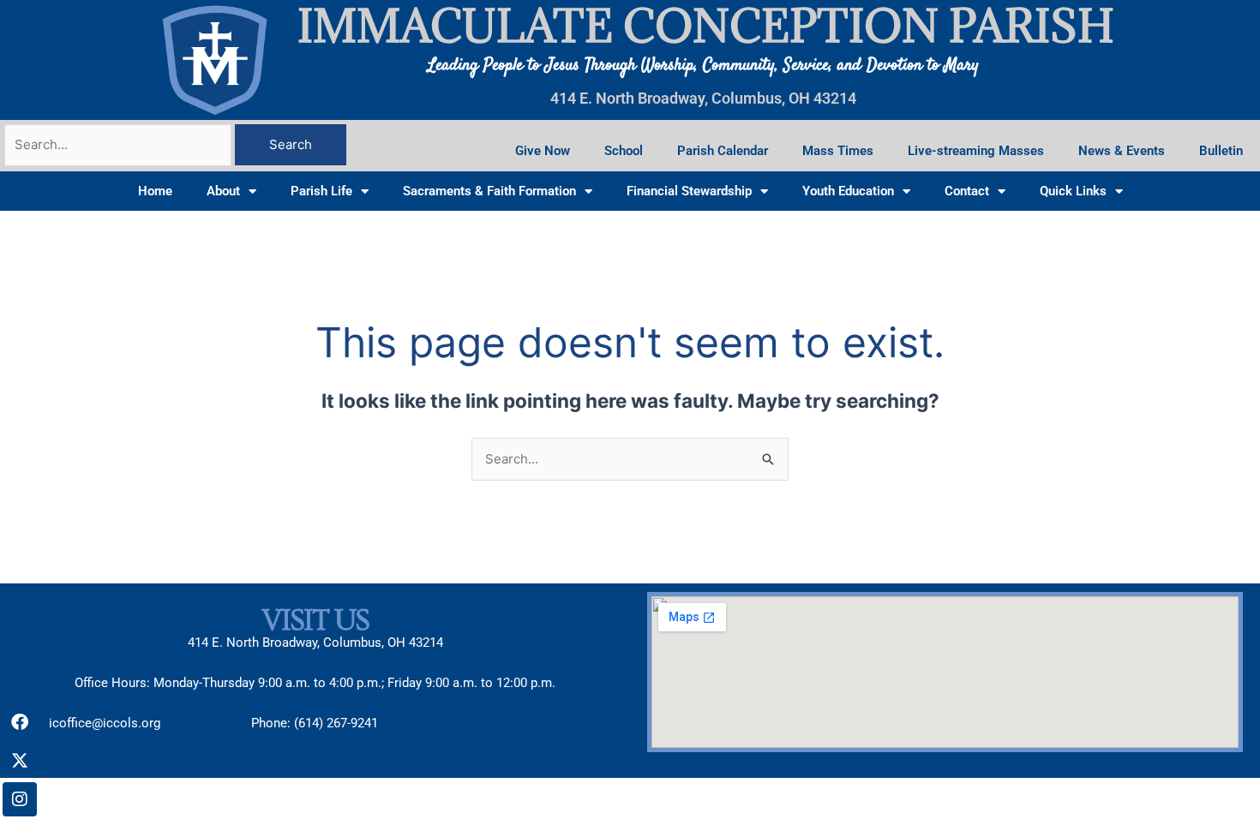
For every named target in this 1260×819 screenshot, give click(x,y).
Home (155, 191)
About (223, 191)
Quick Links (1073, 191)
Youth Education (848, 191)
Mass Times (837, 150)
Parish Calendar (722, 150)
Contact (967, 191)
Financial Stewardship (689, 191)
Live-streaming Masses (976, 150)
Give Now (542, 150)
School (623, 150)
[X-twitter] (20, 761)
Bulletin (1221, 150)
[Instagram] (20, 799)
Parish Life (321, 191)
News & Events (1121, 150)
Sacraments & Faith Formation (489, 191)
